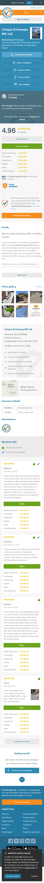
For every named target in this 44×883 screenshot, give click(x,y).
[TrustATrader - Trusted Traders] (7, 11)
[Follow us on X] (16, 841)
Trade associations (30, 813)
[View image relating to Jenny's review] (35, 694)
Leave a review (22, 146)
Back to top (22, 779)
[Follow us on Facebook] (10, 841)
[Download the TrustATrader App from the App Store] (30, 848)
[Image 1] (8, 297)
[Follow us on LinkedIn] (27, 841)
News (4, 828)
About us (5, 813)
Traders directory (30, 821)
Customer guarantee (31, 832)
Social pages (7, 832)
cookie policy (30, 867)
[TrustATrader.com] (6, 428)
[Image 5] (22, 311)
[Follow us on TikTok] (33, 841)
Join (28, 2)
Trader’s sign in (36, 7)
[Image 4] (8, 311)
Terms (25, 828)
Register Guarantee (22, 215)
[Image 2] (22, 297)
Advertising (6, 817)
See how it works (22, 802)
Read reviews (22, 139)
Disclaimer (27, 824)
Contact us (6, 824)
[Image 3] (36, 297)
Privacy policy (28, 817)
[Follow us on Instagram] (22, 841)
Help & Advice (8, 821)
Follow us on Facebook (21, 770)
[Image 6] (36, 311)
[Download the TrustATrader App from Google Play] (15, 848)
